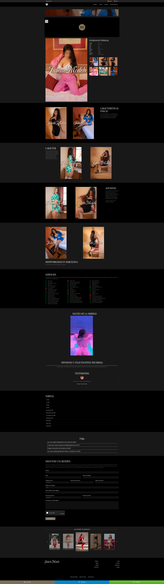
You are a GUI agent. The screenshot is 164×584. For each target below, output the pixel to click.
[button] (47, 542)
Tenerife (117, 563)
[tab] (82, 442)
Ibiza (118, 561)
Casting (100, 4)
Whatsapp (137, 582)
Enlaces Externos (114, 4)
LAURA (66, 549)
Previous (45, 381)
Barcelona (96, 567)
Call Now (28, 582)
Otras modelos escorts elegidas (52, 490)
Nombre (47, 470)
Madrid (97, 565)
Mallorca (96, 561)
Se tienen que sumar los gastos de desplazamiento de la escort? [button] (63, 445)
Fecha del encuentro (50, 495)
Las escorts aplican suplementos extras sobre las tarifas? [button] (61, 442)
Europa (95, 4)
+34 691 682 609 (48, 1)
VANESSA (93, 549)
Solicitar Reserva (50, 518)
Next (118, 381)
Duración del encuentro (75, 480)
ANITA (52, 549)
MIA (80, 549)
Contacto (106, 4)
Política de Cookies (82, 576)
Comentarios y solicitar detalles (52, 500)
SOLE (107, 549)
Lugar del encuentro (99, 480)
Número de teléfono (87, 475)
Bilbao (97, 563)
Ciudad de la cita (49, 480)
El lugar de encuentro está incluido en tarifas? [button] (59, 448)
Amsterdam (117, 565)
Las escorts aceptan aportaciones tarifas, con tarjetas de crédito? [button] (63, 451)
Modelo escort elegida (50, 485)
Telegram (83, 582)
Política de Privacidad (74, 576)
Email (46, 475)
